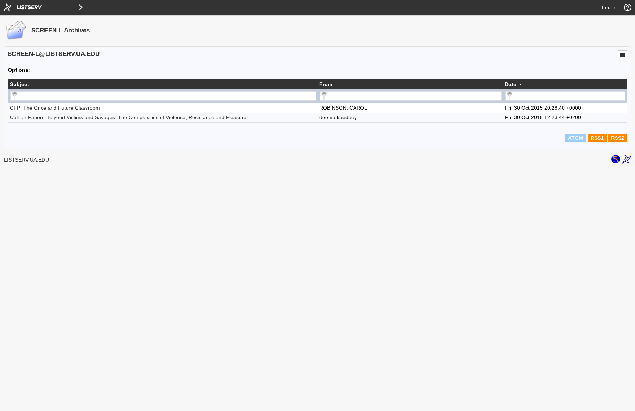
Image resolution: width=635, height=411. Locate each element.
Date (510, 84)
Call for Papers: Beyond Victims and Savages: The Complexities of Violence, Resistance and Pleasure (128, 117)
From (325, 84)
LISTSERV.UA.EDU (26, 160)
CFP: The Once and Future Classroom (55, 108)
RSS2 (617, 138)
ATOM (575, 138)
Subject (19, 84)
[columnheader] (163, 84)
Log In (609, 7)
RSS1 (597, 138)
